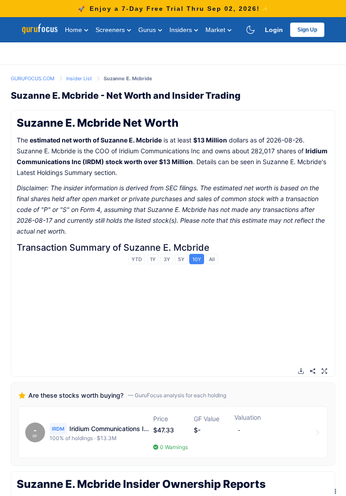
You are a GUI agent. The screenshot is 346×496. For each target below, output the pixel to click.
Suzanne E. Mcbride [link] (128, 78)
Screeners (111, 29)
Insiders (181, 29)
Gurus (148, 29)
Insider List (79, 78)
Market (216, 29)
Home (74, 29)
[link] (33, 78)
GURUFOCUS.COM (33, 78)
